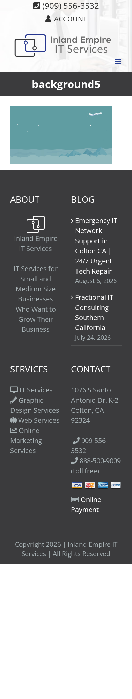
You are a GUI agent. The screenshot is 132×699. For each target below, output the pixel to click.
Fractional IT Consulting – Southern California (94, 312)
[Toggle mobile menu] (118, 61)
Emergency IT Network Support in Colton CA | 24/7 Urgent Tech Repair (96, 246)
